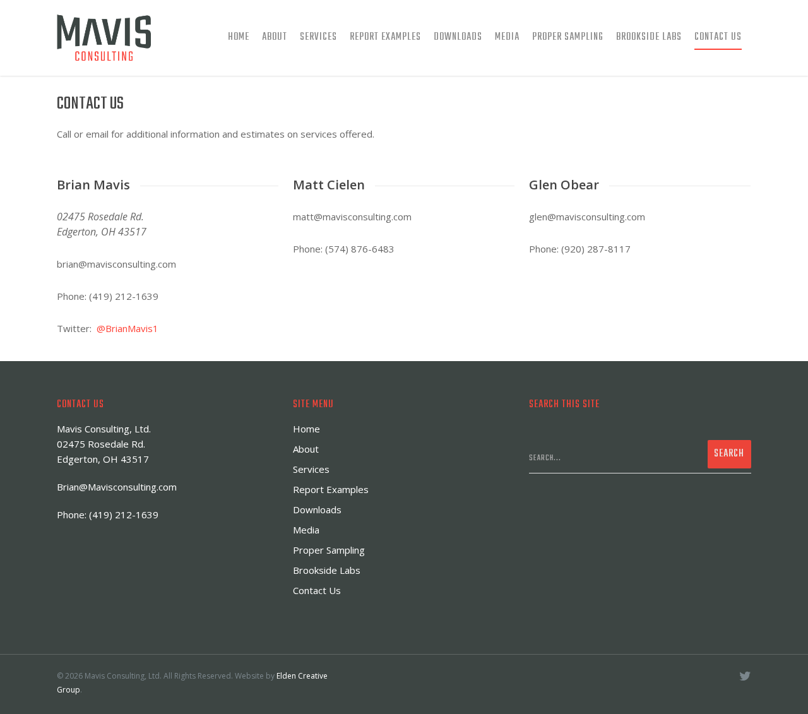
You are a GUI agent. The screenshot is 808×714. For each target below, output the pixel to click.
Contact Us (718, 37)
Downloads (458, 37)
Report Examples (385, 37)
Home (238, 37)
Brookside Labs (649, 37)
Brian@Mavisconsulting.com (117, 486)
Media (507, 37)
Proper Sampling (567, 37)
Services (318, 37)
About (274, 37)
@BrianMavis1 (127, 328)
